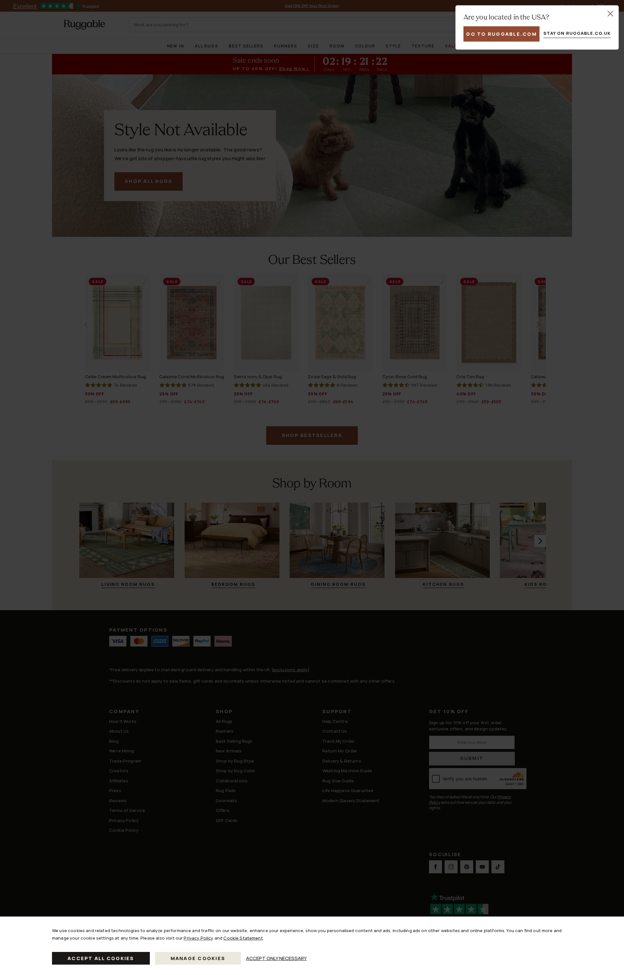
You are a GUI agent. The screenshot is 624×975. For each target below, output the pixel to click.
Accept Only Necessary (276, 958)
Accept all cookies (101, 958)
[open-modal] (610, 13)
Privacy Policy (198, 938)
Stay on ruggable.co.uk (577, 33)
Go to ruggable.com (501, 34)
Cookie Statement (243, 938)
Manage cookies (198, 958)
